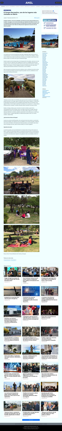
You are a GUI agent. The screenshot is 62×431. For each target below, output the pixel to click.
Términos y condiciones (27, 428)
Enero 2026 (44, 78)
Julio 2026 (44, 84)
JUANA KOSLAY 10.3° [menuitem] (27, 6)
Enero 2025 (44, 66)
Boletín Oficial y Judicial (46, 92)
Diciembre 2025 (44, 77)
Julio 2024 (44, 60)
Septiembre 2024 (45, 62)
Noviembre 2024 (45, 64)
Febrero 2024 (44, 55)
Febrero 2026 (44, 79)
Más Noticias (31, 419)
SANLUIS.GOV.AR (58, 2)
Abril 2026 (44, 81)
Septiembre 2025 (45, 74)
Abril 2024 (44, 57)
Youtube (45, 423)
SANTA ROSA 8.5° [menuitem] (47, 6)
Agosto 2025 (44, 73)
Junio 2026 (44, 83)
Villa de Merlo (13, 260)
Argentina (29, 423)
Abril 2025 (44, 69)
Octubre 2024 (44, 63)
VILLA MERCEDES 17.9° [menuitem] (13, 6)
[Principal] (2, 2)
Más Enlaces (44, 97)
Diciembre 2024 (44, 65)
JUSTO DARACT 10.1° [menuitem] (32, 6)
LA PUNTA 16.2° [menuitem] (22, 6)
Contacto (33, 423)
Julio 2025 (44, 72)
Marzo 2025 (44, 68)
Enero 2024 (44, 54)
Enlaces (26, 423)
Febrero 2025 (44, 67)
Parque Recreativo (7, 260)
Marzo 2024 (44, 56)
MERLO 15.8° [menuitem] (17, 6)
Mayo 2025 (44, 70)
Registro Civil (44, 91)
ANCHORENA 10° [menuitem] (38, 6)
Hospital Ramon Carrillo (46, 96)
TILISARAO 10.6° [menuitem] (52, 6)
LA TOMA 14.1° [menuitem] (43, 6)
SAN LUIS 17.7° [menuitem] (7, 6)
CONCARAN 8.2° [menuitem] (57, 6)
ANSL (29, 2)
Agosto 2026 (44, 85)
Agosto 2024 (44, 61)
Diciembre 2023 (44, 53)
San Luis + (44, 94)
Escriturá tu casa (45, 93)
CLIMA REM (3, 6)
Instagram (40, 423)
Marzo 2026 (44, 80)
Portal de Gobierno (45, 90)
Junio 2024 (44, 59)
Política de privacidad (35, 428)
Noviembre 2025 (45, 76)
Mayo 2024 (44, 58)
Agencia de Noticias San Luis (19, 423)
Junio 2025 (44, 71)
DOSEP (43, 95)
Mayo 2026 (44, 82)
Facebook (36, 423)
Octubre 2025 (44, 75)
